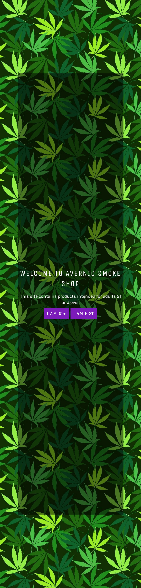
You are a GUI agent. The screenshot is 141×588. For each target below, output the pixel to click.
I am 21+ (56, 313)
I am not (83, 313)
